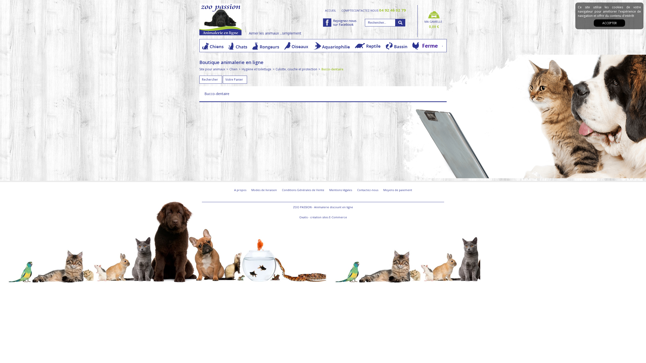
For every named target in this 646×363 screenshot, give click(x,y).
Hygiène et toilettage (256, 69)
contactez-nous (379, 10)
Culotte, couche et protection (296, 69)
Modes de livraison (264, 190)
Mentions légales (340, 190)
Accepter (609, 23)
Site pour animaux (212, 69)
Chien (233, 69)
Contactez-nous (367, 190)
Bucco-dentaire (332, 69)
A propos (240, 190)
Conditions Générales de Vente (303, 190)
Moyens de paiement (397, 190)
